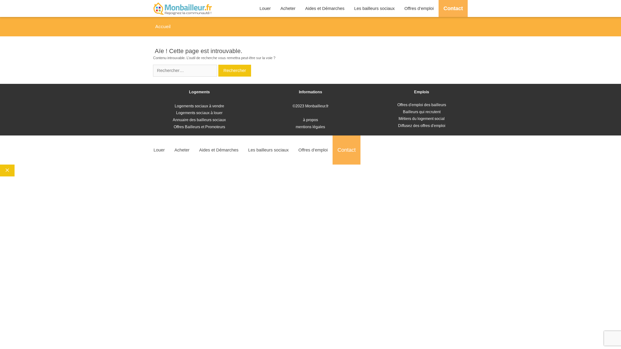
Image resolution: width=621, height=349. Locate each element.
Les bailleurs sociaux (374, 8)
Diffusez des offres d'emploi (421, 126)
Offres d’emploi (419, 8)
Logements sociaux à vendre (199, 106)
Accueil (163, 26)
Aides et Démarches (324, 8)
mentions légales (310, 127)
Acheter (287, 8)
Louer (265, 8)
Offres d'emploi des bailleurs (421, 105)
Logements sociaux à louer (199, 113)
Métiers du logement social (422, 119)
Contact (453, 8)
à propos (310, 120)
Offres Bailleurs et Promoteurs (199, 127)
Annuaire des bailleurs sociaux (199, 120)
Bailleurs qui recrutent (422, 112)
